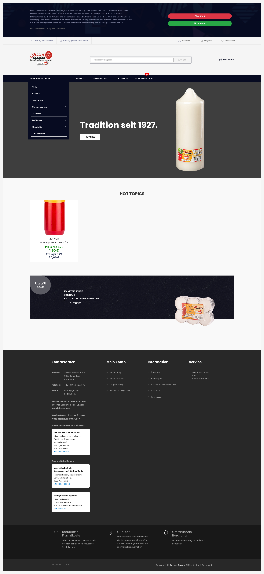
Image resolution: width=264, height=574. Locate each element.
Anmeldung (115, 372)
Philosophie (157, 378)
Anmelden (186, 40)
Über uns (155, 372)
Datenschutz (57, 564)
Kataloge (155, 391)
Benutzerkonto (117, 378)
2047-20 (54, 238)
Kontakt (123, 78)
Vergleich (208, 40)
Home (79, 78)
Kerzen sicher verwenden (163, 385)
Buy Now (75, 303)
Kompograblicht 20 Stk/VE (54, 242)
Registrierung (116, 385)
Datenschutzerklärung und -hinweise (47, 29)
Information (100, 78)
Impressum (156, 397)
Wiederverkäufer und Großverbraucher (201, 375)
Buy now (90, 137)
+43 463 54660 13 (62, 484)
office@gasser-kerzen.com (75, 40)
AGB (68, 564)
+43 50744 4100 (61, 508)
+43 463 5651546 (61, 451)
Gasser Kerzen (177, 565)
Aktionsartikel (144, 78)
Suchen (182, 60)
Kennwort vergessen (120, 391)
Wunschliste (230, 40)
